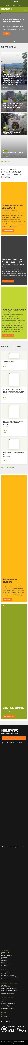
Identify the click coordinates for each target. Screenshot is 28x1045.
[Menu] (25, 9)
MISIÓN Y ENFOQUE (5, 952)
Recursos (3, 1012)
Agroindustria (4, 985)
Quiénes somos (5, 950)
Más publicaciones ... (9, 467)
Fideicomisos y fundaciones (7, 1005)
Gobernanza (4, 960)
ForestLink (3, 973)
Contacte (3, 962)
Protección (3, 958)
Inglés (4, 366)
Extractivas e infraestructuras (7, 991)
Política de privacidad (6, 963)
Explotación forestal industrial (7, 993)
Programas (4, 970)
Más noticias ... (6, 161)
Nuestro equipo (4, 957)
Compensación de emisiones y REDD (9, 988)
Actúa (2, 1001)
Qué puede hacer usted (7, 998)
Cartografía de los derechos (7, 975)
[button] (13, 41)
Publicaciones (4, 1016)
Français (5, 399)
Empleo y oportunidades (6, 955)
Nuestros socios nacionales (7, 953)
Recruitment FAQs (5, 965)
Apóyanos (3, 1000)
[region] (14, 27)
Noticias (3, 1014)
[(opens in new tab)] (14, 847)
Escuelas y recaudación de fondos (8, 1003)
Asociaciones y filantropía (7, 1006)
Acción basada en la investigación (10, 983)
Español (4, 432)
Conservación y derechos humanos (9, 990)
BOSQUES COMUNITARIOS (7, 972)
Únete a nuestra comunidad (7, 1008)
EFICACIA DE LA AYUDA (6, 986)
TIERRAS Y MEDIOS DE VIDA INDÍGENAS (10, 977)
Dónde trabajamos (5, 978)
